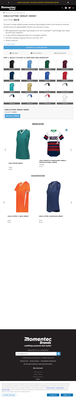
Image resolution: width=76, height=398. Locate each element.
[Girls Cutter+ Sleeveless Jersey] (53, 212)
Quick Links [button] (66, 9)
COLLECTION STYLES (38, 175)
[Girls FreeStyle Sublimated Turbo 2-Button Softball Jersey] (53, 156)
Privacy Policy (34, 361)
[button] (62, 9)
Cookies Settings (9, 395)
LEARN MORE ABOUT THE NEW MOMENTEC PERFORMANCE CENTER (38, 2)
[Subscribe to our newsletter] (58, 354)
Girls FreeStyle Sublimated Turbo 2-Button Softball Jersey (53, 161)
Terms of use (24, 361)
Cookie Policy (60, 387)
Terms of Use (6, 389)
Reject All (67, 395)
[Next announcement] (67, 2)
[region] (38, 389)
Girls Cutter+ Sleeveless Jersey (51, 216)
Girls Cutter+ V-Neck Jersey (18, 216)
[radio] (12, 65)
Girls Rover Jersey (16, 163)
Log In (38, 379)
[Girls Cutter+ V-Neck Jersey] (22, 212)
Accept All (53, 395)
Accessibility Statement (48, 361)
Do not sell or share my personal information (38, 364)
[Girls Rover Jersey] (23, 159)
